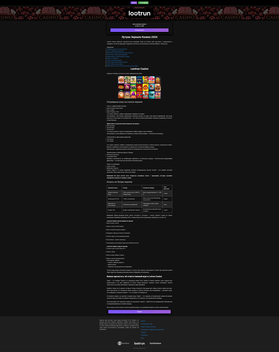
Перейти (139, 311)
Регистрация (143, 2)
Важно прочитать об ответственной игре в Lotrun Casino (122, 66)
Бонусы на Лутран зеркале (114, 60)
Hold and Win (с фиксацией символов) (117, 54)
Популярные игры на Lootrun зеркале (117, 49)
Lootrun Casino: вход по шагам (115, 64)
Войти (134, 2)
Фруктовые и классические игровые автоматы (120, 52)
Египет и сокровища (112, 58)
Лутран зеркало (139, 30)
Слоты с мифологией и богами (115, 51)
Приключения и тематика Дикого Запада (118, 56)
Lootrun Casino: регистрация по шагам (117, 62)
